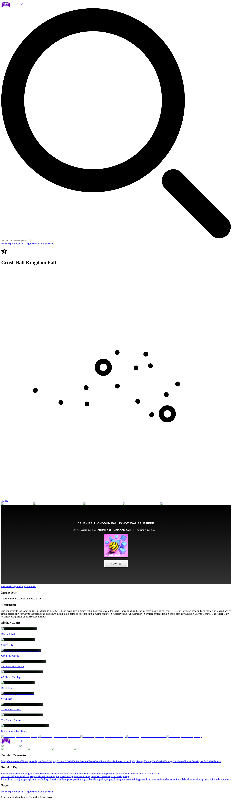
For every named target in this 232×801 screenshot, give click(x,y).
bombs (38, 776)
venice (211, 779)
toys (111, 776)
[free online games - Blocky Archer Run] (59, 736)
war (129, 773)
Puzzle (104, 761)
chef (32, 773)
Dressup (218, 761)
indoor (45, 776)
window (162, 779)
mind (102, 779)
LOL (12, 776)
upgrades (87, 779)
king (104, 773)
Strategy (169, 761)
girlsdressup (35, 779)
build (99, 773)
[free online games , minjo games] (19, 6)
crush (9, 586)
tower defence (102, 776)
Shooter (188, 761)
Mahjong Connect (56, 761)
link (47, 773)
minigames (68, 779)
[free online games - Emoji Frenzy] (184, 736)
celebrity (96, 779)
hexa (3, 773)
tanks (145, 779)
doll (95, 773)
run (23, 773)
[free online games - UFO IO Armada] (103, 503)
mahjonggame (22, 779)
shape (14, 773)
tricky (188, 779)
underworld (220, 779)
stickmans (153, 779)
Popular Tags (40, 243)
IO (21, 761)
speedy (31, 776)
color (140, 773)
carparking (118, 776)
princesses (126, 779)
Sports (126, 761)
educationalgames (199, 779)
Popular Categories (24, 243)
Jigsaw (38, 761)
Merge (4, 761)
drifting (117, 779)
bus (114, 773)
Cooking (196, 761)
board (90, 773)
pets (141, 779)
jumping (109, 779)
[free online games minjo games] (19, 743)
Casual (97, 761)
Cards (44, 761)
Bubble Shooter (115, 761)
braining (135, 779)
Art (202, 761)
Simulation (178, 761)
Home (4, 243)
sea (73, 773)
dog (77, 773)
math (85, 773)
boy (81, 773)
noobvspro (9, 779)
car (144, 773)
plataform (78, 779)
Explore (11, 243)
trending (52, 776)
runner (32, 586)
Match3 (69, 761)
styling (152, 773)
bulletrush (171, 779)
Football (161, 761)
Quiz (75, 761)
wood (9, 773)
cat (147, 773)
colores (51, 779)
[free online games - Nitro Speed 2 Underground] (58, 503)
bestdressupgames (70, 776)
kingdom (16, 586)
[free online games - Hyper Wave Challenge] (103, 736)
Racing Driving (144, 761)
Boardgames (28, 761)
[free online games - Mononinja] (176, 503)
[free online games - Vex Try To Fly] (20, 736)
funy (58, 776)
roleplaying (54, 773)
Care (154, 761)
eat (120, 773)
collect (134, 773)
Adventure (83, 761)
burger (37, 773)
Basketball (209, 761)
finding (44, 779)
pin (117, 773)
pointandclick (21, 776)
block (125, 773)
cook (42, 773)
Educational (14, 761)
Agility (4, 501)
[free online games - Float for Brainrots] (146, 736)
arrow (110, 773)
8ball (3, 586)
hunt (19, 773)
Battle (91, 761)
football (59, 779)
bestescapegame (87, 776)
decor (69, 773)
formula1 (180, 779)
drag (27, 773)
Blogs (50, 243)
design (63, 773)
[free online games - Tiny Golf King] (141, 503)
